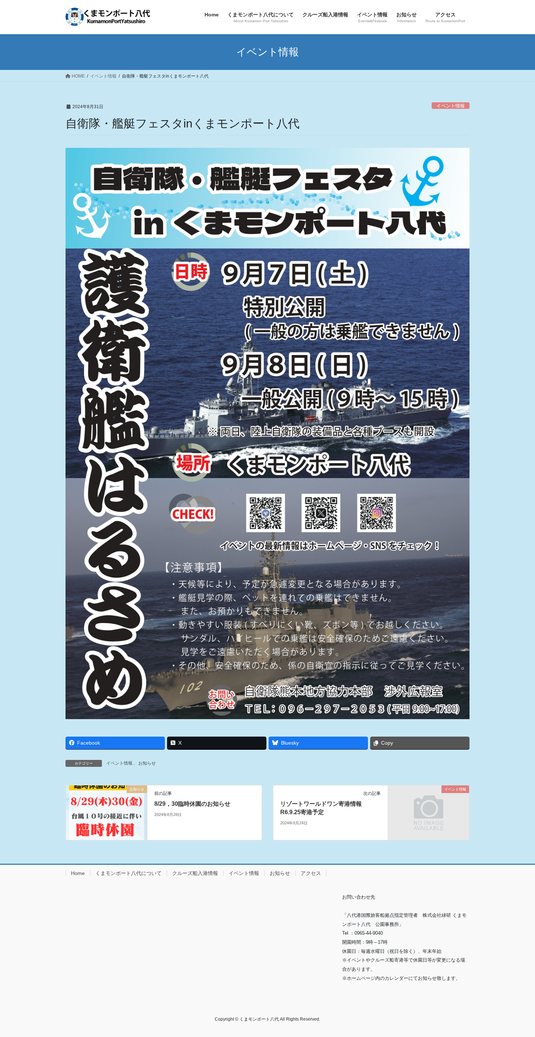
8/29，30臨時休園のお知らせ (192, 804)
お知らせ (147, 763)
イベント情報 (450, 106)
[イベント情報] (428, 810)
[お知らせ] (106, 812)
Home (78, 873)
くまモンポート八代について (128, 873)
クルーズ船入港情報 (195, 873)
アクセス (311, 873)
